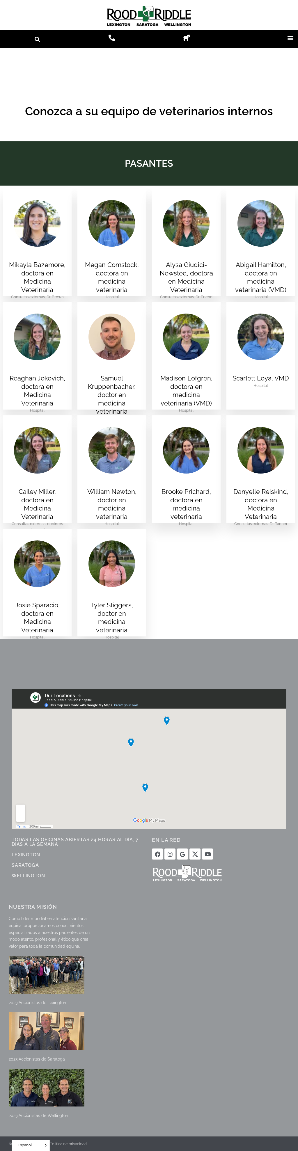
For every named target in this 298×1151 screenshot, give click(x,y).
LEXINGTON (26, 855)
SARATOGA (25, 865)
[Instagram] (169, 854)
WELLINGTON (28, 875)
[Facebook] (157, 854)
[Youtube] (207, 854)
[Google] (182, 854)
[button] (37, 39)
